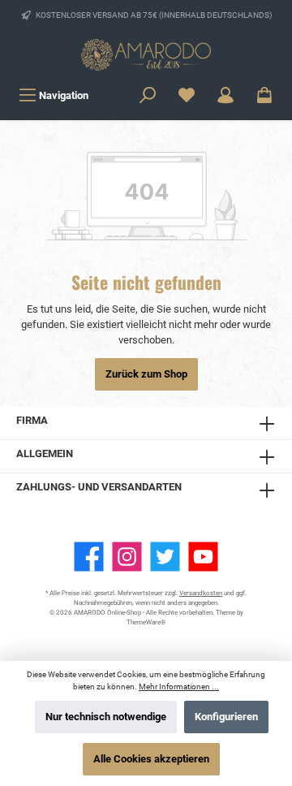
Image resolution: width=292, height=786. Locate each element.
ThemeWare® (146, 622)
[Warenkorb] (264, 95)
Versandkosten (200, 593)
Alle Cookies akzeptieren (151, 759)
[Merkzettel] (186, 95)
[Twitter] (165, 556)
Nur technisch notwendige (105, 716)
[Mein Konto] (225, 95)
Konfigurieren (226, 716)
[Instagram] (127, 556)
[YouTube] (203, 556)
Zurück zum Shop (146, 374)
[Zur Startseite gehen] (146, 55)
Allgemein (44, 453)
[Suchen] (147, 95)
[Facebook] (89, 556)
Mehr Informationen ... (179, 686)
